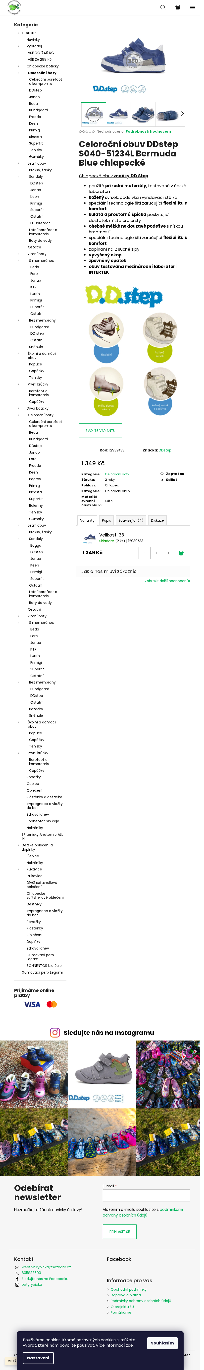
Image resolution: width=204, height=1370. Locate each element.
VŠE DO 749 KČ (41, 52)
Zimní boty (37, 253)
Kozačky (36, 709)
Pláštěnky (35, 928)
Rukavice (34, 869)
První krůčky (38, 384)
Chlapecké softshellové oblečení (45, 895)
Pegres (35, 479)
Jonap (34, 96)
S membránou (41, 260)
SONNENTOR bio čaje (44, 965)
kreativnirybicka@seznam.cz (46, 1267)
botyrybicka (32, 1284)
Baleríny (36, 505)
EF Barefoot (40, 223)
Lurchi (35, 293)
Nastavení (38, 1358)
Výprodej (34, 46)
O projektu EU (122, 1306)
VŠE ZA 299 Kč (39, 59)
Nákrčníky (35, 827)
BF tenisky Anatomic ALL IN (42, 836)
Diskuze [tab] (157, 520)
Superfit (36, 143)
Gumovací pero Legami (40, 957)
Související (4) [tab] (131, 520)
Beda (33, 103)
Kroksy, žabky (40, 170)
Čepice (33, 783)
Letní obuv (37, 163)
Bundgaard (38, 110)
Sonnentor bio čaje (43, 821)
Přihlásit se (119, 1231)
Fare (34, 273)
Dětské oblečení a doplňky (37, 847)
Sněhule (36, 346)
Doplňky (33, 941)
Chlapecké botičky (43, 66)
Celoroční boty (42, 72)
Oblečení (34, 790)
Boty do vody (40, 240)
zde (129, 1345)
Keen (33, 123)
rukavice (35, 875)
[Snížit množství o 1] (145, 553)
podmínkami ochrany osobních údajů (143, 1212)
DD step (37, 333)
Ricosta (35, 136)
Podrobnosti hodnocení (148, 131)
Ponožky (34, 776)
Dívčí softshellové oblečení (42, 884)
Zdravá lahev (38, 814)
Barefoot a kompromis (39, 393)
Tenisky (35, 150)
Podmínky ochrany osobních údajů (141, 1300)
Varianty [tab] (87, 520)
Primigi (35, 130)
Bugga (35, 545)
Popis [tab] (106, 520)
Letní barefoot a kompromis (43, 232)
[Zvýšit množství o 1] (169, 553)
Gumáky (36, 156)
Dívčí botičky (38, 408)
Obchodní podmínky (129, 1289)
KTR (33, 287)
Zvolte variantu (100, 430)
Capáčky (36, 370)
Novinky (33, 39)
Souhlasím (162, 1343)
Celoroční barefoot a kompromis (45, 81)
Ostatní (37, 216)
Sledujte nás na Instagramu (109, 1032)
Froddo (35, 116)
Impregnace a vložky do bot (45, 805)
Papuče (35, 364)
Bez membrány (42, 320)
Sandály (36, 176)
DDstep (35, 90)
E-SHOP (29, 32)
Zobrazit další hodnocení (166, 580)
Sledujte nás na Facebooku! (45, 1278)
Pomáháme (121, 1312)
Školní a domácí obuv (42, 355)
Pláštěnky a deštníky (44, 797)
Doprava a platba (126, 1295)
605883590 (31, 1272)
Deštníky (34, 904)
